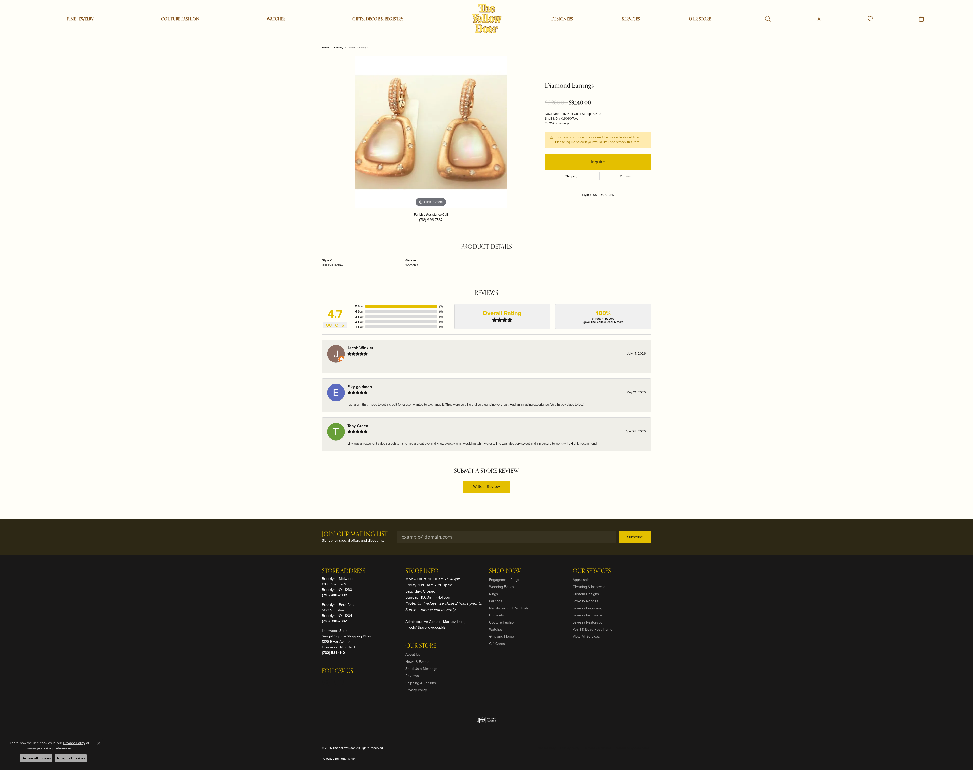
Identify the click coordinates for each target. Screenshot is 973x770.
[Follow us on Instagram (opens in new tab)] (327, 681)
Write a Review (486, 486)
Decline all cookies (36, 758)
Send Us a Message (421, 668)
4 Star (359, 311)
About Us (412, 654)
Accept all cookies (71, 758)
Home (325, 47)
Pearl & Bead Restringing (592, 629)
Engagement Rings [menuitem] (504, 579)
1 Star (359, 326)
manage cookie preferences (49, 748)
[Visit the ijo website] (486, 719)
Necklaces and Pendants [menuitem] (509, 608)
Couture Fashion (180, 19)
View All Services (586, 636)
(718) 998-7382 (431, 220)
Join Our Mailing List (354, 534)
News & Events (417, 661)
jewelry (338, 47)
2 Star (359, 321)
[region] (431, 132)
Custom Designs (586, 594)
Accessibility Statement (632, 748)
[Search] (768, 19)
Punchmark (347, 759)
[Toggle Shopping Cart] (921, 19)
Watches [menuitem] (496, 629)
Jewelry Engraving (587, 608)
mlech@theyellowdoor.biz (425, 627)
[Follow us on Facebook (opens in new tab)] (339, 681)
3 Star (359, 316)
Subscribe (635, 537)
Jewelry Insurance (587, 615)
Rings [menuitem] (493, 594)
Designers (562, 19)
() (441, 306)
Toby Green (357, 426)
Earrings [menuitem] (495, 601)
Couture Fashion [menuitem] (502, 622)
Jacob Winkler (360, 348)
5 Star (359, 306)
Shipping (571, 176)
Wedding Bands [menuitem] (501, 587)
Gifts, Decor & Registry (377, 19)
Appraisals (581, 579)
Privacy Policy (416, 690)
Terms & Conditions (597, 748)
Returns (625, 176)
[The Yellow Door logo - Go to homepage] (487, 18)
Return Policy (546, 748)
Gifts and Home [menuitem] (501, 636)
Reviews (412, 676)
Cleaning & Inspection (590, 587)
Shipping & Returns (420, 683)
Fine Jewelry (80, 19)
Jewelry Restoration (588, 622)
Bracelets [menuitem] (496, 615)
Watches (276, 19)
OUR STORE (700, 19)
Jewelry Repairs (585, 601)
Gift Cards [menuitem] (497, 643)
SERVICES (631, 19)
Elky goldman (359, 387)
